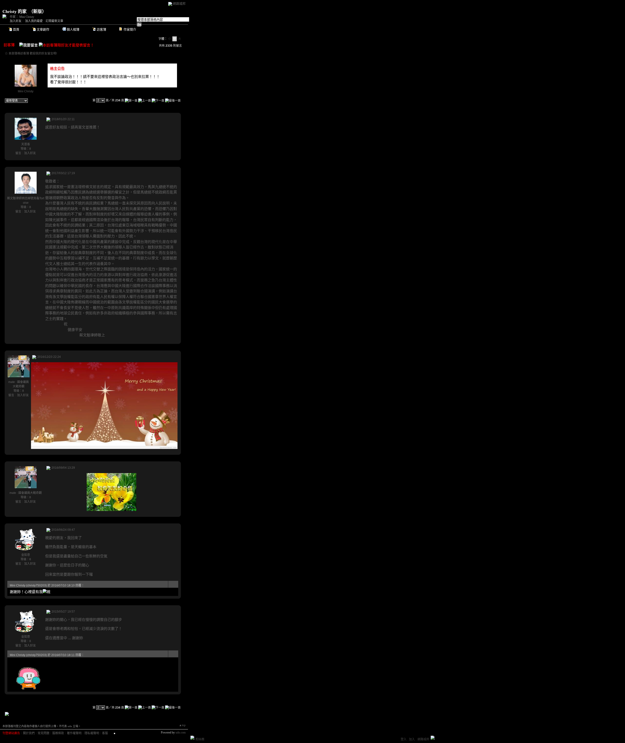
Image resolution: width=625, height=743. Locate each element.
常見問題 (43, 733)
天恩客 (25, 144)
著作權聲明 (74, 733)
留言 (18, 153)
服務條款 (58, 733)
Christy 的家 (14, 11)
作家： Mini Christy (22, 17)
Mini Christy (25, 91)
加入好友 (15, 21)
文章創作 (43, 29)
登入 (403, 739)
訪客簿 (101, 29)
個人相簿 (73, 29)
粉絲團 (200, 739)
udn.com (181, 732)
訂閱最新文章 (54, 21)
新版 (37, 11)
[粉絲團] (192, 738)
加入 (412, 739)
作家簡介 (130, 29)
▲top (182, 725)
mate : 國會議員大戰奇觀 (26, 493)
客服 (105, 733)
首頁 (16, 29)
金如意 (25, 555)
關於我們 (29, 733)
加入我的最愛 (34, 21)
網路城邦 (179, 3)
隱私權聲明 (91, 733)
